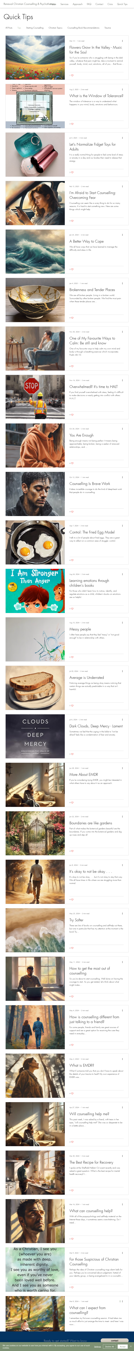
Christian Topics (55, 27)
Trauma (108, 27)
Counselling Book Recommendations (83, 27)
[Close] (130, 1346)
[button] (77, 4)
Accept (122, 1346)
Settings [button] (97, 1346)
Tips (19, 27)
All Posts (8, 27)
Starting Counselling (34, 27)
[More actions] (123, 41)
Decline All (109, 1346)
